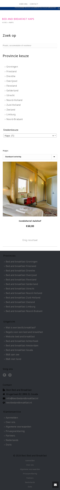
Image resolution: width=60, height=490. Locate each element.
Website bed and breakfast (20, 336)
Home (17, 7)
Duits (9, 444)
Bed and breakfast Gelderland (22, 284)
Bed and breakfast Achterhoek (22, 341)
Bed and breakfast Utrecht (20, 288)
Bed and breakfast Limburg (20, 306)
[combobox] (30, 135)
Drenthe (10, 76)
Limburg (10, 114)
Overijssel (11, 81)
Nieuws (52, 7)
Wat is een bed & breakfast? (21, 327)
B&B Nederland (27, 7)
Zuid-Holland (13, 104)
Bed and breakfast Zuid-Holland (23, 297)
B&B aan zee (12, 354)
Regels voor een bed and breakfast (24, 332)
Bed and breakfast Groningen (21, 261)
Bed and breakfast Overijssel (21, 275)
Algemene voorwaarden (18, 426)
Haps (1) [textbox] (29, 135)
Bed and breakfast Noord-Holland (24, 293)
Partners (10, 435)
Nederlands (12, 440)
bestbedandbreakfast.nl (19, 402)
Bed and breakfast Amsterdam (22, 345)
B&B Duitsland (42, 7)
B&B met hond (13, 359)
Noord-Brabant (14, 119)
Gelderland (12, 90)
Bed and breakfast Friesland (21, 266)
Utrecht (10, 95)
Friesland (11, 71)
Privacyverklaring (15, 431)
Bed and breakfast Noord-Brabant (24, 311)
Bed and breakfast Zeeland (20, 302)
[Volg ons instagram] (10, 375)
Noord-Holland (14, 100)
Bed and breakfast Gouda (19, 350)
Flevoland (11, 85)
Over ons (10, 422)
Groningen (12, 66)
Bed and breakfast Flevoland (21, 279)
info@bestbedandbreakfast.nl (22, 398)
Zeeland (10, 109)
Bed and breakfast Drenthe (20, 270)
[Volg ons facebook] (4, 375)
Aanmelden (12, 417)
